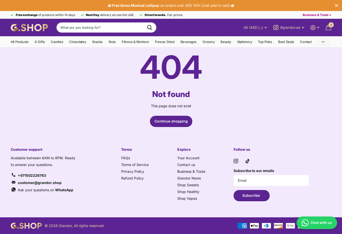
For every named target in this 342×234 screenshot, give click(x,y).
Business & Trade (191, 171)
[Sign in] (314, 27)
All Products (20, 42)
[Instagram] (236, 161)
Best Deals (286, 42)
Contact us (186, 164)
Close (336, 5)
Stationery (244, 42)
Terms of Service (135, 164)
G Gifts (40, 42)
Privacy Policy (132, 171)
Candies (57, 42)
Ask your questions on (45, 190)
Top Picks (265, 42)
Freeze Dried (165, 42)
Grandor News (189, 178)
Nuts (112, 42)
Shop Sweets (188, 185)
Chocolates (77, 42)
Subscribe (251, 195)
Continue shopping (171, 121)
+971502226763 (32, 175)
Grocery (209, 42)
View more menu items (323, 42)
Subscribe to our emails (254, 170)
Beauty (226, 42)
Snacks (97, 42)
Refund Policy (132, 178)
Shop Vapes (187, 198)
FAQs (125, 158)
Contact (305, 42)
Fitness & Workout (135, 42)
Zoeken (149, 27)
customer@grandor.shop (40, 182)
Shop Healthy (188, 192)
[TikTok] (248, 161)
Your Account (188, 158)
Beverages (189, 42)
